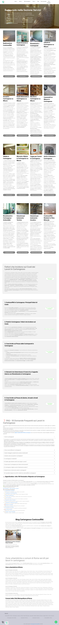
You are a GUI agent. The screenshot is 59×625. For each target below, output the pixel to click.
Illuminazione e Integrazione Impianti (11, 502)
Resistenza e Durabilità (9, 504)
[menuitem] (16, 1)
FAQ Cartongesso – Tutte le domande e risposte (11, 488)
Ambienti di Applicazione (10, 495)
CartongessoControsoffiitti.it (35, 623)
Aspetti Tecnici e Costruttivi (10, 490)
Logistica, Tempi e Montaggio (10, 511)
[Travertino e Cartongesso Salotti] (13, 535)
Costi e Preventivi (8, 497)
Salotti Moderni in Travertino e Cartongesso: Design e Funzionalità (12, 542)
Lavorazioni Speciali (9, 509)
